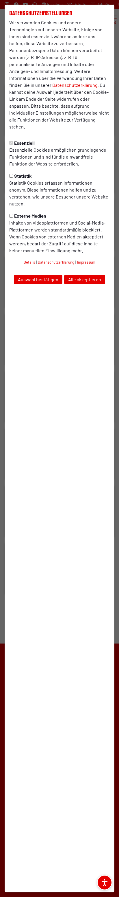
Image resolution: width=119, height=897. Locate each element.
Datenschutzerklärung (75, 85)
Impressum (86, 262)
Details (29, 262)
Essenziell (24, 143)
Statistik (23, 176)
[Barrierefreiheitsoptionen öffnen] (104, 882)
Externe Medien (30, 215)
